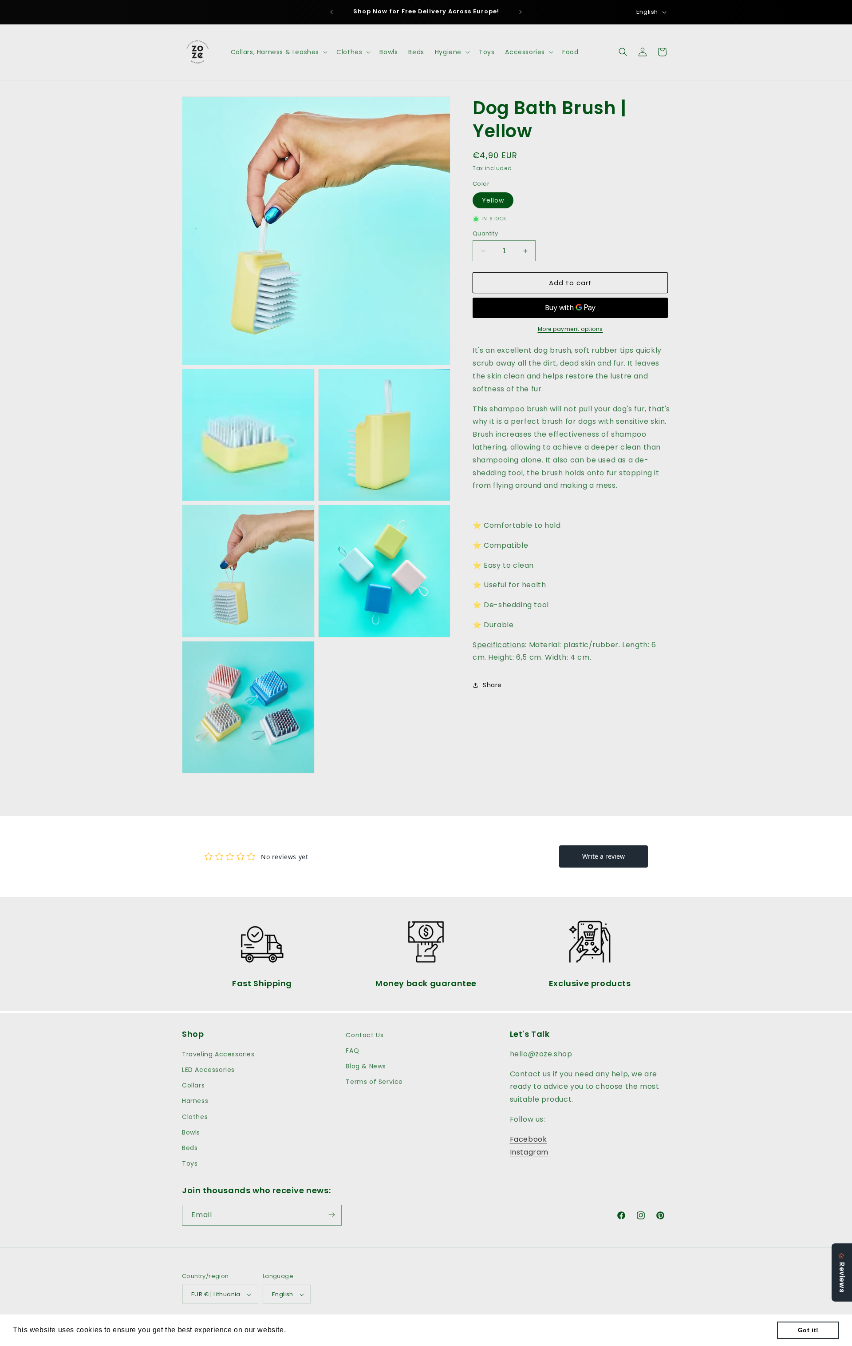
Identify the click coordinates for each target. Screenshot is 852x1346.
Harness (195, 1101)
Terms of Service (374, 1081)
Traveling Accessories (218, 1054)
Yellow (493, 200)
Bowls (191, 1132)
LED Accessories (208, 1069)
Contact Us (364, 1035)
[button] (278, 52)
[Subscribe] (331, 1214)
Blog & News (366, 1066)
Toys (189, 1163)
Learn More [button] (308, 1330)
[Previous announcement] (331, 12)
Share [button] (492, 685)
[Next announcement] (520, 12)
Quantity (485, 233)
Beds (189, 1147)
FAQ (352, 1050)
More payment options (570, 329)
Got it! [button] (808, 1330)
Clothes (195, 1116)
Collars (193, 1085)
